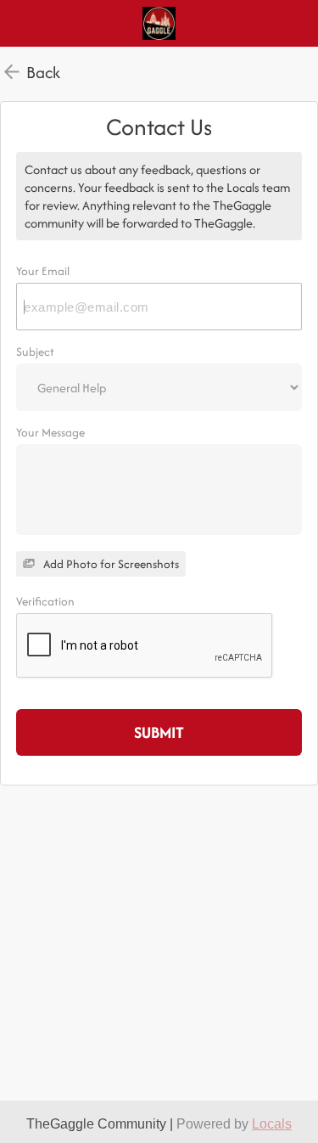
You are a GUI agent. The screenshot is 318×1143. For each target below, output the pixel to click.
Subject (35, 351)
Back (43, 72)
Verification (45, 601)
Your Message (50, 432)
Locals (272, 1124)
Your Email (43, 270)
